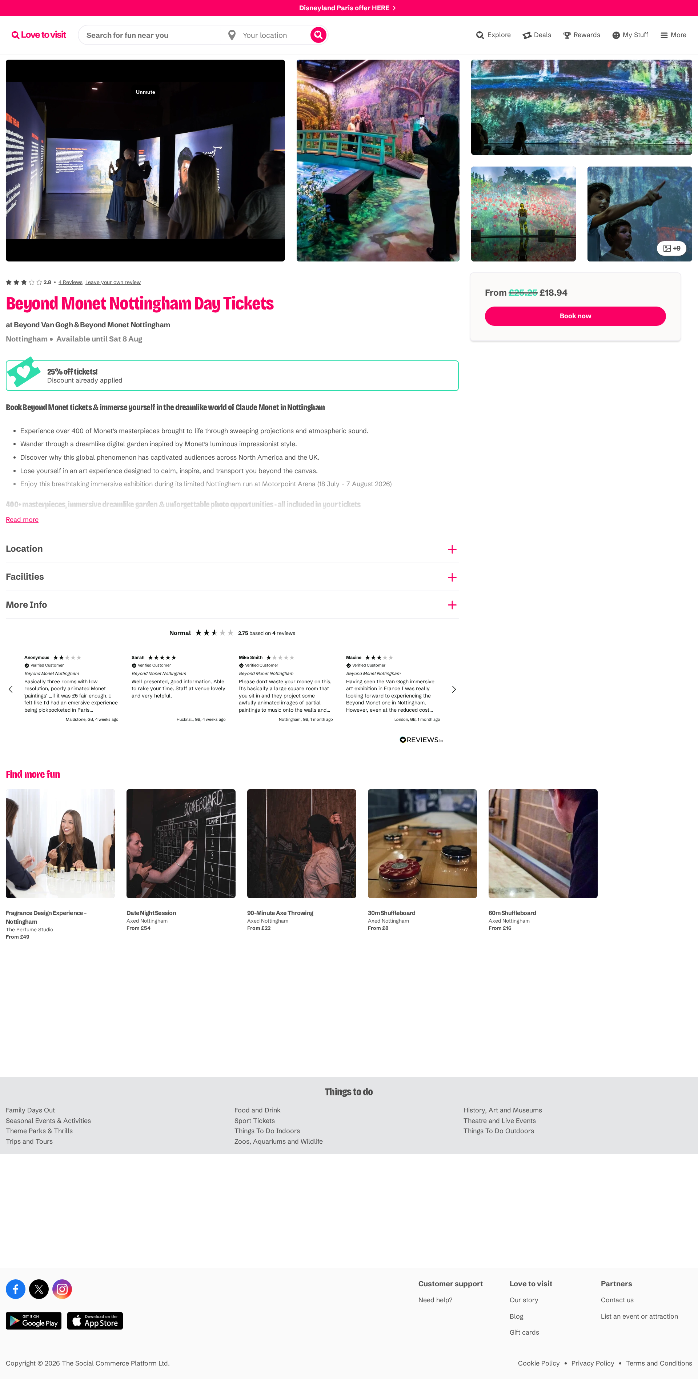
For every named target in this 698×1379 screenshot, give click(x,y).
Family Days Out (30, 1110)
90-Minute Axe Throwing (280, 912)
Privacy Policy (592, 1363)
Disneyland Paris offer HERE (344, 8)
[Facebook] (15, 1289)
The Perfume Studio (29, 929)
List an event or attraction (639, 1316)
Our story (524, 1300)
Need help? (435, 1300)
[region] (232, 689)
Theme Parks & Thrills (39, 1131)
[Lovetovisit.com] (39, 35)
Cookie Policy (539, 1363)
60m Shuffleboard (512, 912)
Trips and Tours (29, 1142)
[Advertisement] (349, 1020)
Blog (517, 1316)
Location (24, 548)
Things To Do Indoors (267, 1131)
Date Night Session (151, 912)
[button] (73, 282)
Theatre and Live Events (500, 1121)
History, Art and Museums (503, 1110)
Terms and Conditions (659, 1363)
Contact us (617, 1300)
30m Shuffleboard (391, 912)
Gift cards (524, 1332)
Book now (575, 316)
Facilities (25, 576)
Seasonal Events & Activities (48, 1121)
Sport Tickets (254, 1121)
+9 (677, 248)
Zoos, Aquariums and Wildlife (278, 1142)
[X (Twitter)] (39, 1289)
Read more (22, 520)
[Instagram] (62, 1289)
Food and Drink (257, 1110)
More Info (26, 604)
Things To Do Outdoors (499, 1131)
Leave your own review (113, 282)
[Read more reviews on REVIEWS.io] (421, 739)
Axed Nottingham (147, 921)
